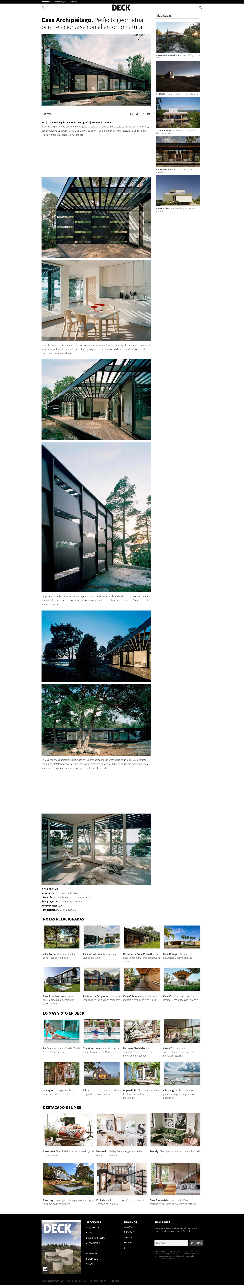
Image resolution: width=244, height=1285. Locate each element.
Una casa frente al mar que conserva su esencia (142, 957)
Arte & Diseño (93, 1243)
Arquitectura (93, 1227)
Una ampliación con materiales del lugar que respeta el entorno (173, 1202)
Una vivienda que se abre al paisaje (177, 94)
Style (89, 1248)
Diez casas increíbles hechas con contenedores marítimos (141, 1094)
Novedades (91, 1253)
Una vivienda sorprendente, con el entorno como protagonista (179, 1052)
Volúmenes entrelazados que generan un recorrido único (58, 1000)
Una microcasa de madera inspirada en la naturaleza (101, 1092)
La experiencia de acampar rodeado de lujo (58, 1092)
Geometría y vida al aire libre (99, 956)
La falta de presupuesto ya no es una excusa (68, 1153)
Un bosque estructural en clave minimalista (177, 132)
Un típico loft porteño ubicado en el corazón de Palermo (120, 1202)
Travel (89, 1264)
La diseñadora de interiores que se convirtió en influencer (140, 1052)
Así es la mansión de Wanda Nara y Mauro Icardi (61, 1050)
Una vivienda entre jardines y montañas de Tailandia (180, 998)
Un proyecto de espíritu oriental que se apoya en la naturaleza (68, 1202)
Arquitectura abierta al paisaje (176, 171)
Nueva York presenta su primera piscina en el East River (181, 1094)
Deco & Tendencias (95, 1238)
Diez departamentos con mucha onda (175, 1151)
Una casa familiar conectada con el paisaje (59, 956)
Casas (89, 1232)
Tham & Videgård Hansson (69, 893)
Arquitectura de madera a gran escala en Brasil (140, 998)
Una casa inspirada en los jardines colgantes (101, 998)
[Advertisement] (96, 158)
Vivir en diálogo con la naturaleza (178, 56)
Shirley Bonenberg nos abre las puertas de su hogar (119, 1153)
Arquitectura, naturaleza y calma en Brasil (178, 956)
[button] (200, 7)
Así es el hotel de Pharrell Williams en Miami (101, 1050)
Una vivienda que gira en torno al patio (177, 209)
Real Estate (92, 1258)
